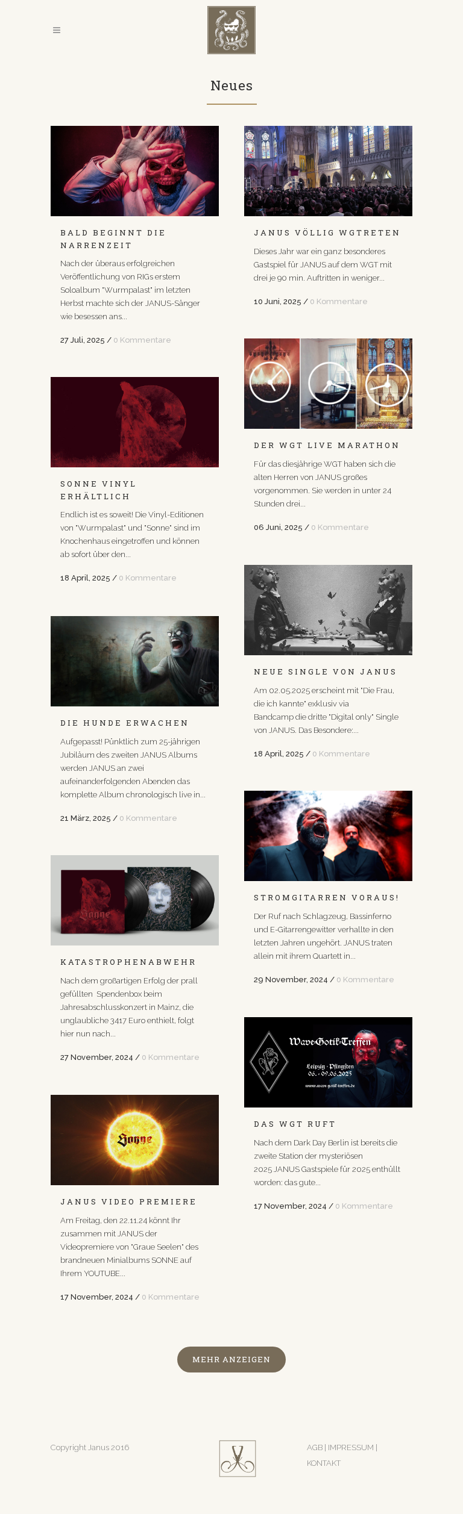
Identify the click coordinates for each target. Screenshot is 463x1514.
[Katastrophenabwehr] (135, 900)
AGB (315, 1447)
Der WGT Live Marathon (327, 445)
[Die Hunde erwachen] (135, 661)
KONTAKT (324, 1463)
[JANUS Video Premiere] (135, 1140)
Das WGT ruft (295, 1123)
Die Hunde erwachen (124, 722)
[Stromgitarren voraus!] (328, 836)
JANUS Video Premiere (128, 1201)
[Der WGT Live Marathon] (328, 383)
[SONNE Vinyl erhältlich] (135, 422)
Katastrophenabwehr (128, 961)
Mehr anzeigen (231, 1359)
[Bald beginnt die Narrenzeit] (135, 171)
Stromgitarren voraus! (327, 897)
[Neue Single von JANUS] (328, 610)
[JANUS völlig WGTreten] (328, 171)
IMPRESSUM (352, 1447)
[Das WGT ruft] (328, 1062)
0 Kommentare (142, 339)
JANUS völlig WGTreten (327, 232)
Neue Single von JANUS (325, 671)
